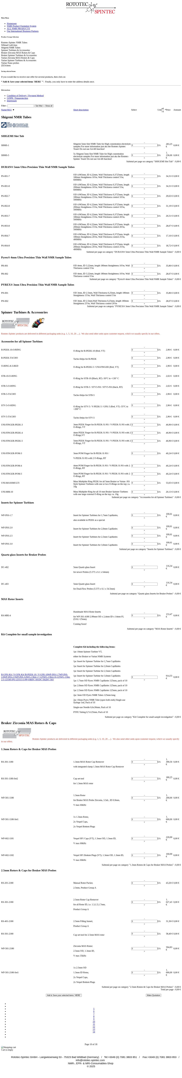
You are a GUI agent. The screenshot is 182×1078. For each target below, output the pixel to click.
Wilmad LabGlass (9, 45)
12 (94, 1026)
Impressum (12, 101)
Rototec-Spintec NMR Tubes (14, 42)
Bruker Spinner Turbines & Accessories (19, 55)
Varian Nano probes (10, 63)
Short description (81, 110)
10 (94, 1021)
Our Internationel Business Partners (23, 31)
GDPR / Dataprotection (17, 98)
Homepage (12, 23)
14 (94, 1032)
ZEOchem (6, 65)
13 (94, 1029)
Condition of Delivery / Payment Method (25, 95)
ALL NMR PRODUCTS (18, 28)
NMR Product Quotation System (21, 26)
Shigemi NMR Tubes (10, 47)
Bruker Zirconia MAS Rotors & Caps (18, 53)
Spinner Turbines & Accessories (15, 50)
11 (94, 1024)
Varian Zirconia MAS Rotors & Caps (18, 58)
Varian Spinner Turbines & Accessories (18, 60)
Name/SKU (6, 110)
